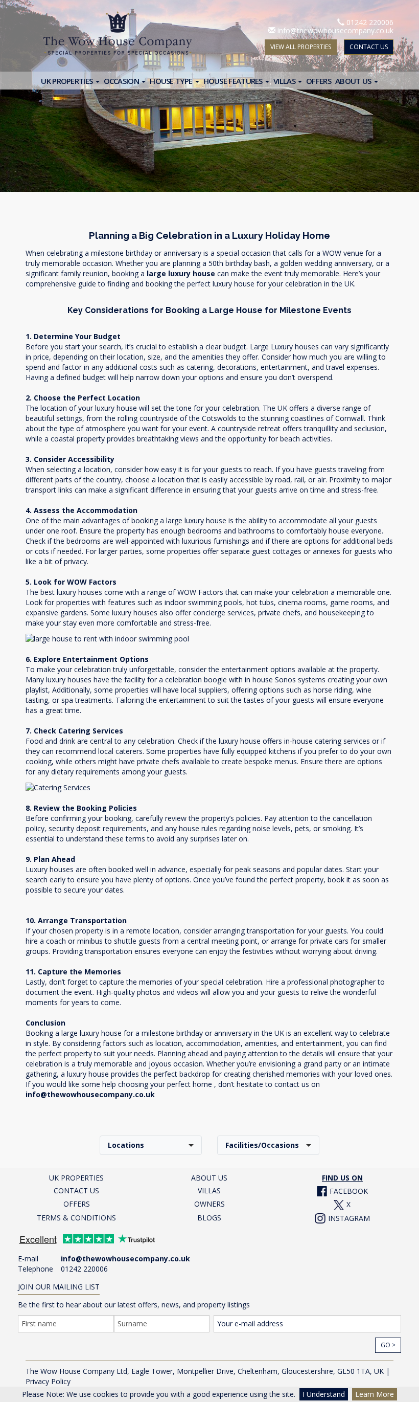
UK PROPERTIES (76, 1178)
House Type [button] (172, 81)
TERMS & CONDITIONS (76, 1217)
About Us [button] (354, 81)
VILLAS (209, 1190)
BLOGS (209, 1217)
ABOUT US (209, 1178)
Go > (388, 1345)
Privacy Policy (48, 1381)
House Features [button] (234, 81)
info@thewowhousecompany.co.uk (335, 30)
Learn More (374, 1394)
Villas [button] (285, 81)
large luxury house (181, 273)
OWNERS (209, 1204)
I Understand (323, 1394)
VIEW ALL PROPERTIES (300, 46)
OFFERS (76, 1204)
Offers (318, 81)
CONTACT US (369, 46)
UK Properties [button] (67, 81)
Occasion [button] (122, 81)
